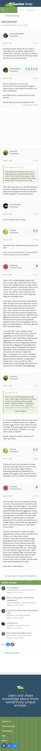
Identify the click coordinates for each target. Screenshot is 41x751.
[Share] (33, 43)
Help (3, 736)
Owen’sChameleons (14, 603)
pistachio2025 (12, 635)
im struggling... (13, 587)
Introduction (12, 623)
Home (4, 741)
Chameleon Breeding (22, 615)
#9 (37, 496)
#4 (37, 214)
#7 (37, 386)
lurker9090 (10, 615)
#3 (37, 161)
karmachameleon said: (13, 167)
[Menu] (2, 10)
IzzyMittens (11, 625)
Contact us (6, 721)
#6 (37, 275)
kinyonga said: (10, 392)
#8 (37, 459)
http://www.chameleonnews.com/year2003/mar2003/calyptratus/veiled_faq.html (20, 253)
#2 (37, 78)
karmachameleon (9, 25)
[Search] (38, 10)
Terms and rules (8, 726)
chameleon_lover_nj (14, 590)
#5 (37, 240)
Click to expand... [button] (20, 411)
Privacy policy (7, 731)
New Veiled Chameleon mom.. (19, 633)
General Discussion (28, 590)
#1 (37, 43)
